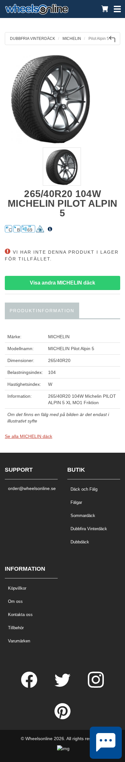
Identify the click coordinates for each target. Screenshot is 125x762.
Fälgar (76, 502)
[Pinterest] (62, 717)
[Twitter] (63, 686)
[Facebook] (29, 686)
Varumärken (19, 641)
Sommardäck (83, 515)
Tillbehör (16, 627)
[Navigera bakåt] (112, 39)
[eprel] (50, 229)
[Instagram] (96, 686)
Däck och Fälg (84, 489)
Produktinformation (42, 310)
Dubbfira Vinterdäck (89, 528)
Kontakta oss (20, 614)
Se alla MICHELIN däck (28, 436)
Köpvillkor (17, 588)
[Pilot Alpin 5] (62, 97)
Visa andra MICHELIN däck (62, 283)
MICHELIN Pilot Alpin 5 (71, 348)
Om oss (15, 601)
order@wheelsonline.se (31, 488)
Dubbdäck (80, 542)
